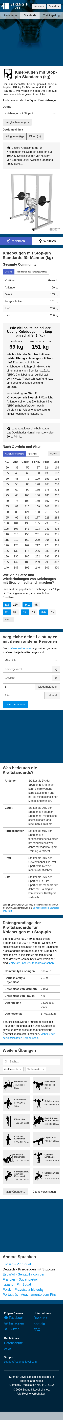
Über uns (40, 1318)
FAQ (37, 1329)
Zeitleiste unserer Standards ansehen (31, 963)
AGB (7, 1349)
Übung (7, 106)
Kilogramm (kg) (15, 136)
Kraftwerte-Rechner (19, 648)
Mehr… (18, 164)
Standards (30, 15)
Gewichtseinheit (13, 129)
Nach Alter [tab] (32, 454)
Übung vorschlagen (44, 1191)
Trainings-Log (51, 15)
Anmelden (39, 6)
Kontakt (39, 1324)
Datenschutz (13, 1343)
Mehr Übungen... (15, 1191)
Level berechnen (16, 704)
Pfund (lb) (35, 136)
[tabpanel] (31, 297)
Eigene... (54, 454)
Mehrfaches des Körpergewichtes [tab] (31, 271)
